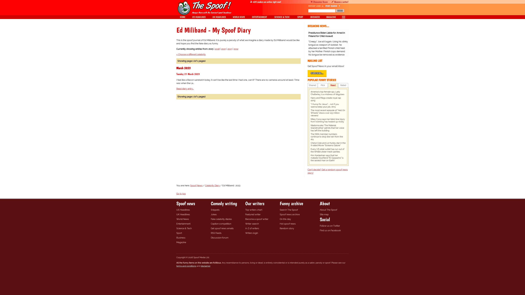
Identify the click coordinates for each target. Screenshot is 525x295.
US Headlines (183, 210)
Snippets (215, 210)
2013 (230, 49)
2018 (217, 49)
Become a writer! (341, 1)
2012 (236, 49)
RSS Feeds (216, 233)
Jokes (214, 214)
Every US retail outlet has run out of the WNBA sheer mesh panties (327, 150)
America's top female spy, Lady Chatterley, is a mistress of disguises (327, 93)
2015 (223, 49)
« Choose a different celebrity (191, 54)
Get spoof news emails (222, 228)
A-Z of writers (252, 228)
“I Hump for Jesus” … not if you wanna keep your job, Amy (325, 105)
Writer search (252, 223)
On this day (285, 219)
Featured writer (253, 214)
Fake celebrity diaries (221, 219)
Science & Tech (184, 228)
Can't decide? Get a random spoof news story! (328, 171)
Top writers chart (253, 210)
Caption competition (221, 223)
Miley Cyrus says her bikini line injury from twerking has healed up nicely (328, 120)
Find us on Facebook (330, 230)
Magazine (181, 242)
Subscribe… (317, 73)
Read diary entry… (185, 88)
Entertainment (183, 223)
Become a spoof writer (256, 219)
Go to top (181, 193)
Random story (287, 228)
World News (182, 219)
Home (182, 17)
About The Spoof (328, 210)
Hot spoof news (288, 223)
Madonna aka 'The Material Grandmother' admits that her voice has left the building (327, 128)
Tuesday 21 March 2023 (188, 74)
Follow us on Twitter (330, 226)
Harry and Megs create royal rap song (326, 99)
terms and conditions (186, 266)
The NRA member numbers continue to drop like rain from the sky (327, 137)
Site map (324, 214)
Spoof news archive (290, 214)
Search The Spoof (289, 210)
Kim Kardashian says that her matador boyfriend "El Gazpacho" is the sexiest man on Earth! (327, 158)
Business (180, 237)
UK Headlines (183, 214)
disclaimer (205, 266)
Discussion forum (320, 1)
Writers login (251, 233)
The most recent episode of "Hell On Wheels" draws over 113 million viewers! (328, 113)
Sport (179, 233)
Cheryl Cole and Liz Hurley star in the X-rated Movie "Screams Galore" (328, 144)
